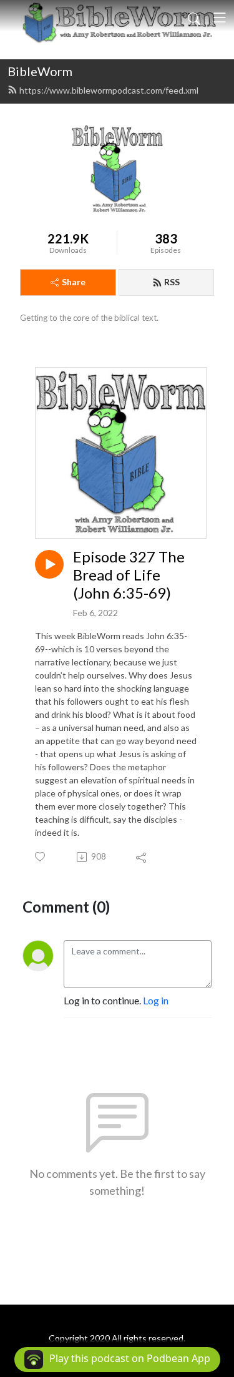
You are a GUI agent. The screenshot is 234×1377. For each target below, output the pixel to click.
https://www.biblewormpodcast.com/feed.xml (108, 90)
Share (73, 282)
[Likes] (41, 856)
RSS (172, 282)
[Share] (142, 857)
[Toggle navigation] (219, 17)
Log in (155, 1000)
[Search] (194, 17)
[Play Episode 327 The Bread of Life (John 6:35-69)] (49, 564)
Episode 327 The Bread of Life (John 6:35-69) (129, 575)
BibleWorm (39, 71)
